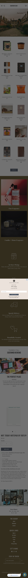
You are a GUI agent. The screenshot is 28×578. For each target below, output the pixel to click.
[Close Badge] (20, 574)
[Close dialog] (27, 279)
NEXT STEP (14, 294)
